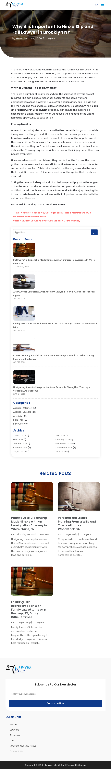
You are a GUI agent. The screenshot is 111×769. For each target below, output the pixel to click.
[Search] (94, 232)
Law (12, 740)
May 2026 (18, 439)
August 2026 (19, 435)
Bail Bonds (18, 419)
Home (13, 724)
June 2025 (61, 451)
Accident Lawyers (22, 411)
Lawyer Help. (51, 765)
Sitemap (81, 765)
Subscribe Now (55, 703)
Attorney (17, 415)
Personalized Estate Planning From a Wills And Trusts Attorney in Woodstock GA (77, 523)
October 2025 (20, 447)
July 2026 (60, 435)
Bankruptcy (19, 423)
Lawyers (50, 38)
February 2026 (63, 439)
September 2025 (64, 447)
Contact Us (16, 751)
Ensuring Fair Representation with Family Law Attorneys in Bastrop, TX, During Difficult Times (28, 609)
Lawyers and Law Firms (23, 746)
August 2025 (19, 451)
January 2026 (20, 443)
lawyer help (22, 38)
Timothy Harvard (26, 534)
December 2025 (64, 443)
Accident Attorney (22, 408)
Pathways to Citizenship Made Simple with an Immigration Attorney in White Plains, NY (29, 523)
